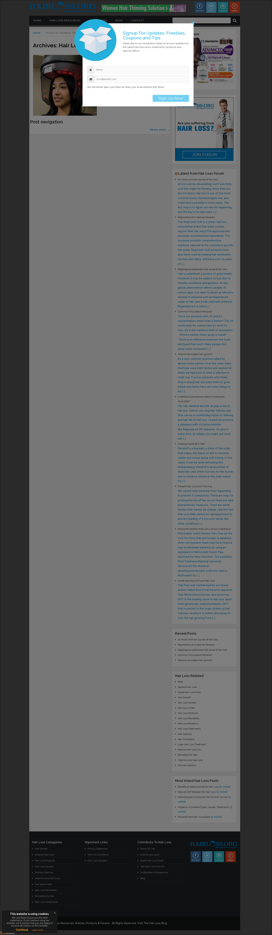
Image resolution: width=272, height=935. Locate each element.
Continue (22, 929)
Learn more (37, 930)
